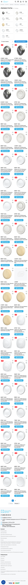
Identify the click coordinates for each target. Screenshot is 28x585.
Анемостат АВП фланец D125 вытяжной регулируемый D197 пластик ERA (6, 377)
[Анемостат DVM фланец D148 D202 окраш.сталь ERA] (20, 229)
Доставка (3, 556)
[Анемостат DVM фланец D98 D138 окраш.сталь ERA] (20, 206)
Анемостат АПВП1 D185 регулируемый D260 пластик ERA (6, 492)
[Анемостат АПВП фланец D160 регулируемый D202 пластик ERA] (20, 389)
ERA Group (17, 4)
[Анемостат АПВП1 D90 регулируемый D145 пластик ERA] (7, 435)
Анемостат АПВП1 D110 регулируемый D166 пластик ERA (19, 446)
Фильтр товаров (21, 41)
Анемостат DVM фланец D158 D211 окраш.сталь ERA (7, 261)
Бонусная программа (6, 563)
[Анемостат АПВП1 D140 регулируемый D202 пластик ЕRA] (7, 458)
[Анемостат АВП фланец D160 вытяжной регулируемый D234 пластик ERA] (20, 343)
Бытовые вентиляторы (6, 534)
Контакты (3, 569)
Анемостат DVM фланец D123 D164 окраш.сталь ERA (7, 239)
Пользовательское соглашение (8, 574)
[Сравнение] (13, 47)
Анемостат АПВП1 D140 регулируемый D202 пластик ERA (19, 469)
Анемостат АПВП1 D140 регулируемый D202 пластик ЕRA (6, 469)
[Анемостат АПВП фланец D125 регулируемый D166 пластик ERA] (7, 389)
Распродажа (4, 530)
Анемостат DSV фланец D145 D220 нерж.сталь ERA (7, 104)
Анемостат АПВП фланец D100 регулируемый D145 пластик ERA (7, 423)
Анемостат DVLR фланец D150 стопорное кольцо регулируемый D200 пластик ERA (6, 193)
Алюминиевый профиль (7, 548)
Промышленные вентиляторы (8, 536)
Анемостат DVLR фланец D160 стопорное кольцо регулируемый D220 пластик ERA (20, 193)
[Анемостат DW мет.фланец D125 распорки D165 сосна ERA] (7, 297)
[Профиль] (20, 1)
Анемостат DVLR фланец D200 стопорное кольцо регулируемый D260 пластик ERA (6, 216)
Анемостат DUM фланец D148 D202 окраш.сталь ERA (20, 126)
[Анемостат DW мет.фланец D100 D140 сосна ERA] (20, 297)
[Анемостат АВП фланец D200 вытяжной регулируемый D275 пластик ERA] (20, 320)
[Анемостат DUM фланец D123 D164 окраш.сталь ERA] (7, 116)
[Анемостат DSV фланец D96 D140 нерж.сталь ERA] (7, 50)
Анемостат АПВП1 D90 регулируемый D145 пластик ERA (6, 446)
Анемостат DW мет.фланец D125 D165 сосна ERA (7, 284)
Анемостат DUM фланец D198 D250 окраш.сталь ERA (20, 148)
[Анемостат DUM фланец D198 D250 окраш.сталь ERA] (20, 138)
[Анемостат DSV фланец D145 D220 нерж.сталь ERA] (7, 94)
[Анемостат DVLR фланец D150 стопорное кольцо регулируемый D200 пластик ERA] (7, 182)
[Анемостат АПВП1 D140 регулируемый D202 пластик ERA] (20, 458)
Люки (2, 540)
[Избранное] (13, 45)
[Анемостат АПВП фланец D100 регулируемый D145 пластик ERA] (7, 412)
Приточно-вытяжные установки (8, 544)
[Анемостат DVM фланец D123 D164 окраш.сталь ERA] (7, 229)
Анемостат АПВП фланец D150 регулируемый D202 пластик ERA (20, 377)
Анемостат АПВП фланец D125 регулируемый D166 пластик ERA (7, 400)
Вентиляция (4, 538)
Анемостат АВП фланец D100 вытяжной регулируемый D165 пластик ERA (6, 354)
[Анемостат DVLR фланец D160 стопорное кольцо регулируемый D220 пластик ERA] (20, 182)
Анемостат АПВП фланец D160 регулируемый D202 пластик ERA (20, 400)
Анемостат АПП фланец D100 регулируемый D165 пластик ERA (20, 492)
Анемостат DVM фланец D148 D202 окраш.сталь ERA (20, 239)
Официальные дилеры (6, 565)
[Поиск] (15, 1)
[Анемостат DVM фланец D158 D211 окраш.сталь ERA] (7, 251)
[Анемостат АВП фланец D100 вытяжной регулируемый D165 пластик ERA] (7, 343)
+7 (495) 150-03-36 (6, 515)
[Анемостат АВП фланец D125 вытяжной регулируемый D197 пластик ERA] (7, 366)
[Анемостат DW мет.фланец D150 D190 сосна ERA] (7, 320)
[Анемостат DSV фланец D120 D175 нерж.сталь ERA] (20, 72)
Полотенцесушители (6, 550)
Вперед (16, 503)
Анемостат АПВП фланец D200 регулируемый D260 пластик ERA (20, 423)
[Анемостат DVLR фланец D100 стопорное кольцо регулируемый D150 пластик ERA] (7, 159)
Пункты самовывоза (6, 562)
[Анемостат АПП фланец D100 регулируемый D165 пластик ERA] (20, 481)
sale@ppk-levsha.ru (6, 517)
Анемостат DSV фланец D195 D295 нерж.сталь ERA (7, 82)
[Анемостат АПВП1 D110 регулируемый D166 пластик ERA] (20, 435)
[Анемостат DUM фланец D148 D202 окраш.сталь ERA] (20, 116)
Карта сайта (23, 580)
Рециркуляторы (5, 546)
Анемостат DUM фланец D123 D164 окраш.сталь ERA (7, 126)
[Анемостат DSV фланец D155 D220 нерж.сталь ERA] (20, 50)
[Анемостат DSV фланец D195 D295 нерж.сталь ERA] (7, 72)
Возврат (2, 560)
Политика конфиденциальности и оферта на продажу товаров (14, 572)
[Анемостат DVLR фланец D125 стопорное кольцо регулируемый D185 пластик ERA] (20, 159)
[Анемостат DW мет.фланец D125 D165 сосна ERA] (7, 274)
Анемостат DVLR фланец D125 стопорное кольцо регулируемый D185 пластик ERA (20, 170)
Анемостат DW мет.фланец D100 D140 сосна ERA (20, 307)
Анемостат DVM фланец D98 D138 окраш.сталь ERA (20, 216)
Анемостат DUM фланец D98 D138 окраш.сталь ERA (20, 104)
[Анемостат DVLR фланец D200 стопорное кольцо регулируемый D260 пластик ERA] (7, 206)
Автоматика (4, 532)
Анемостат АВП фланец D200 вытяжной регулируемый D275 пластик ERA (20, 331)
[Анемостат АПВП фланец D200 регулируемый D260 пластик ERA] (20, 412)
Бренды (11, 4)
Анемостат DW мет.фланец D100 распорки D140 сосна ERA (20, 261)
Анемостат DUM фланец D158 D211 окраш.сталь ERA (7, 148)
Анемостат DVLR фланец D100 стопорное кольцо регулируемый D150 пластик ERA (6, 170)
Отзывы (3, 567)
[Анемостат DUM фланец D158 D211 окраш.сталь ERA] (7, 138)
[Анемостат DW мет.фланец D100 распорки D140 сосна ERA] (20, 251)
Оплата (2, 558)
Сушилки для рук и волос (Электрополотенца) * (12, 552)
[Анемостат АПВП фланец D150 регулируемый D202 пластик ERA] (20, 366)
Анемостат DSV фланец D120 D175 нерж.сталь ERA (20, 82)
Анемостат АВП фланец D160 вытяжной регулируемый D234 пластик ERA (20, 354)
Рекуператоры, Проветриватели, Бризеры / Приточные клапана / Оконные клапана (11, 542)
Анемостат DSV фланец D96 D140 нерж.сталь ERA (7, 60)
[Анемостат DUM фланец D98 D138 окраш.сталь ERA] (20, 94)
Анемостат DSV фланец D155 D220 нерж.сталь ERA (20, 60)
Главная (2, 4)
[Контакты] (18, 1)
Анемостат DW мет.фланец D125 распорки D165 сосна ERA (7, 307)
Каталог (7, 4)
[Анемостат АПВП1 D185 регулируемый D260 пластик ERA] (7, 481)
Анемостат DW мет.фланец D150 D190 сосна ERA (7, 330)
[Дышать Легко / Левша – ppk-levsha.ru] (5, 1)
